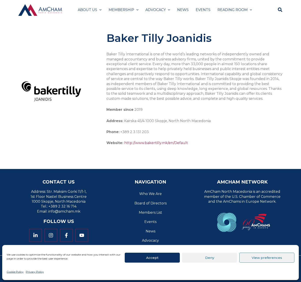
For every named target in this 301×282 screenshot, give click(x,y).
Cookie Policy (15, 271)
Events (150, 222)
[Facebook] (66, 235)
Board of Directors (150, 203)
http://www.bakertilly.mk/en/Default (156, 143)
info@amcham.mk (64, 211)
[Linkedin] (35, 235)
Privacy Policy (35, 271)
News (150, 231)
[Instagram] (51, 235)
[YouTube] (81, 235)
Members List (150, 212)
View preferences (267, 257)
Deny (209, 257)
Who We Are (150, 194)
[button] (99, 10)
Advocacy (150, 240)
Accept (152, 257)
